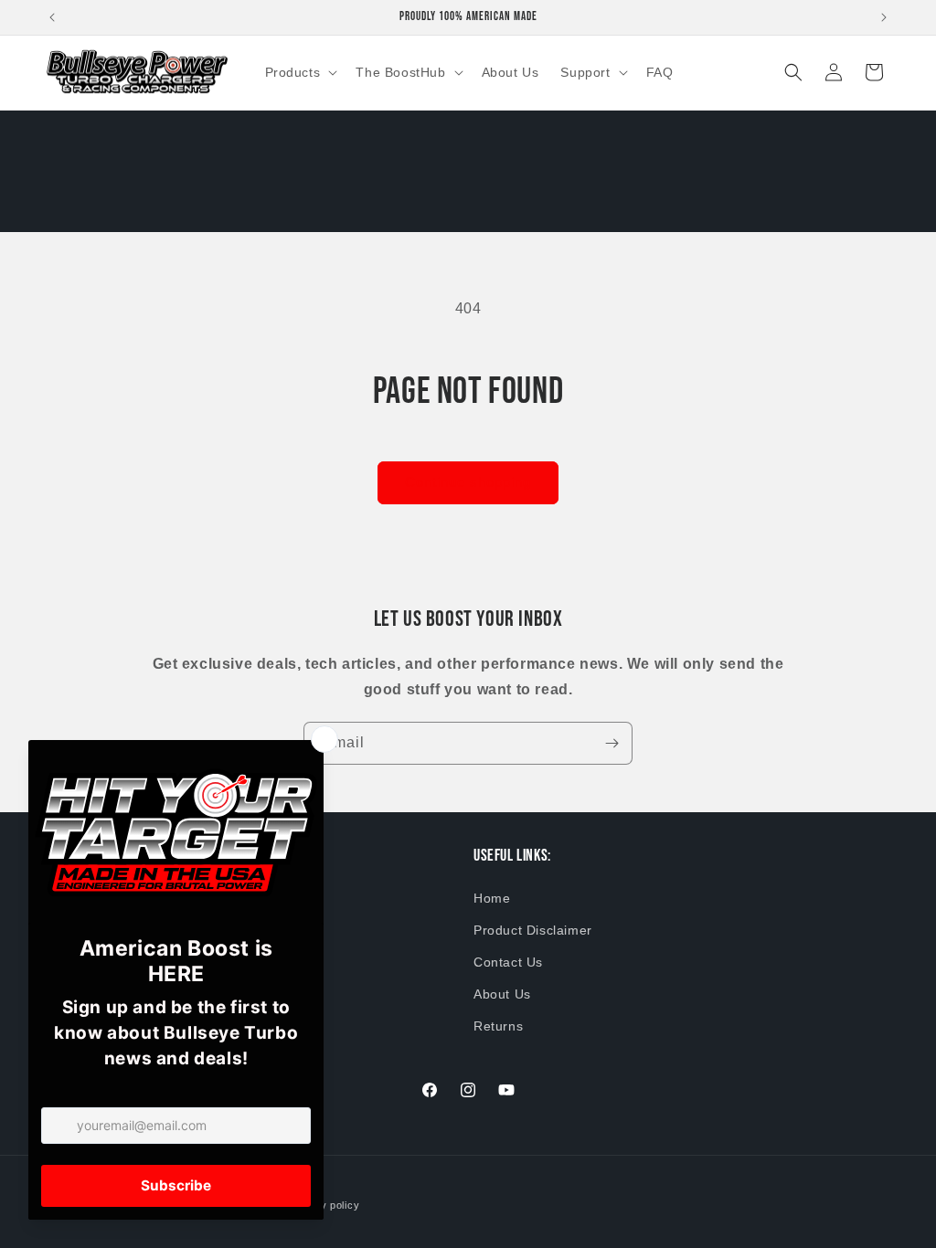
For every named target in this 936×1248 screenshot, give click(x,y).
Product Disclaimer (532, 930)
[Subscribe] (611, 743)
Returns (498, 1026)
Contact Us (508, 962)
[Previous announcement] (52, 17)
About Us (502, 994)
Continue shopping (468, 482)
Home (491, 898)
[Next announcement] (884, 17)
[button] (300, 72)
